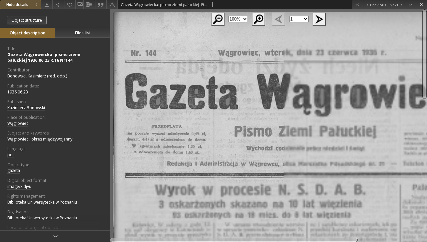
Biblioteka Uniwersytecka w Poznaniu (42, 202)
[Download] (46, 4)
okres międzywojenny (51, 139)
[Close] (421, 4)
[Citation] (100, 4)
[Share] (58, 4)
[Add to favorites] (69, 4)
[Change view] (79, 4)
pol (10, 155)
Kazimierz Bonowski (26, 107)
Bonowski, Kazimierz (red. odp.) (37, 76)
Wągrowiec (17, 123)
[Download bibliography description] (89, 4)
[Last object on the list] (410, 4)
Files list (82, 32)
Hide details (17, 4)
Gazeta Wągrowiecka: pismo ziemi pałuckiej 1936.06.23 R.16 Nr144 (43, 57)
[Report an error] (112, 4)
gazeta (13, 170)
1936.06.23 (17, 92)
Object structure (26, 20)
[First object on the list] (357, 4)
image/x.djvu (19, 186)
